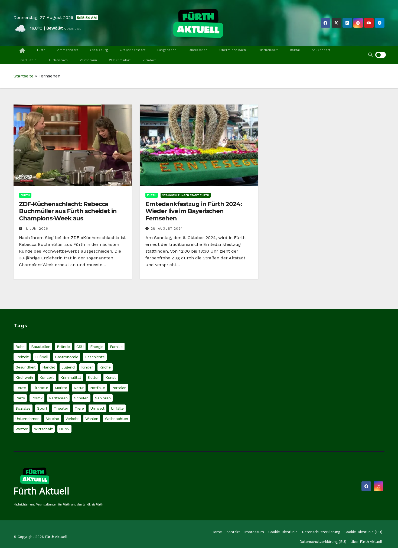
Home (216, 532)
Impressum (254, 532)
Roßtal (295, 50)
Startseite (24, 76)
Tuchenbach (58, 60)
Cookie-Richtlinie (283, 532)
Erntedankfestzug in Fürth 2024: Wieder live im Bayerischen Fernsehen (193, 211)
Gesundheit (25, 367)
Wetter (21, 429)
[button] (370, 54)
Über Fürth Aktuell (366, 542)
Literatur (40, 388)
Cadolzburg (99, 50)
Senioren (103, 398)
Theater (61, 408)
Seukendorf (321, 50)
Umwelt (97, 408)
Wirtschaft (43, 429)
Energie (96, 346)
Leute (20, 388)
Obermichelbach (232, 50)
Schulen (81, 398)
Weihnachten (116, 418)
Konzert (47, 377)
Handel (48, 367)
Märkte (61, 388)
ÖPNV (64, 429)
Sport (42, 408)
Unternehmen (27, 418)
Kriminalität (70, 377)
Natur (79, 388)
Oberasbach (197, 50)
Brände (63, 346)
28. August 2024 (167, 228)
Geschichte (95, 357)
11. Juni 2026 (36, 228)
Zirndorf (149, 60)
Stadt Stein (28, 60)
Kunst (110, 377)
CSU (80, 346)
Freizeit (22, 357)
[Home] (22, 51)
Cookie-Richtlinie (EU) (363, 532)
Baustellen (40, 346)
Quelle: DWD (72, 28)
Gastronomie (66, 357)
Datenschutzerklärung (321, 532)
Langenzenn (167, 50)
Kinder (87, 367)
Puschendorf (268, 50)
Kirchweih (24, 377)
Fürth (41, 50)
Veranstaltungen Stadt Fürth (185, 195)
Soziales (23, 408)
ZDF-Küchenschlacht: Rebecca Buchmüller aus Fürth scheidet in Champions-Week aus (68, 211)
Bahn (20, 346)
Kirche (105, 367)
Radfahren (58, 398)
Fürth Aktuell (41, 491)
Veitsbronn (88, 60)
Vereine (52, 418)
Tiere (79, 408)
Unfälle (117, 408)
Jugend (68, 367)
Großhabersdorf (132, 50)
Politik (37, 398)
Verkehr (72, 418)
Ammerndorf (67, 50)
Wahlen (91, 418)
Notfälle (97, 388)
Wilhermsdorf (120, 60)
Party (20, 398)
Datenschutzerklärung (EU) (322, 542)
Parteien (119, 388)
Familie (116, 346)
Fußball (41, 357)
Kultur (93, 377)
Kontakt (233, 532)
